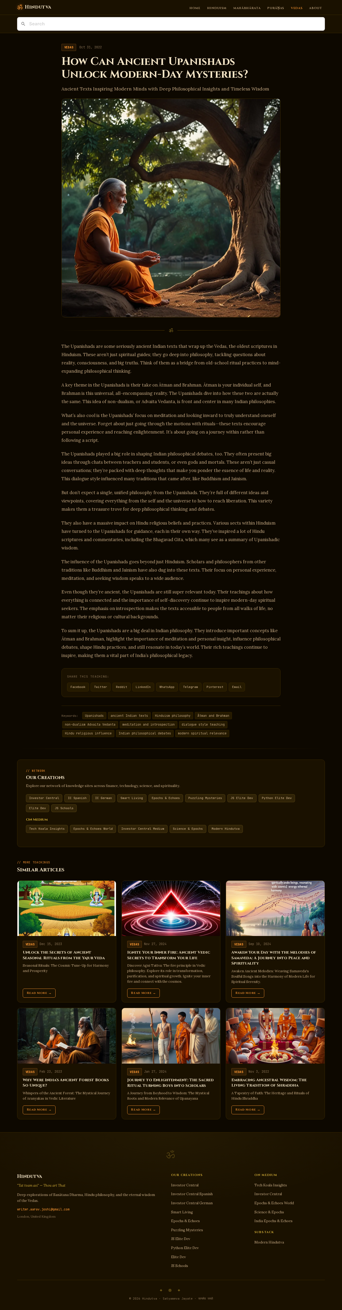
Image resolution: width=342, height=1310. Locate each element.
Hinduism (217, 8)
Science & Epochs (188, 829)
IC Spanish (77, 798)
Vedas (296, 8)
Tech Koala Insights (47, 829)
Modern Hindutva (226, 829)
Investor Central (44, 798)
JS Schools (64, 808)
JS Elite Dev (242, 798)
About (315, 8)
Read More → (39, 993)
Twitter (100, 687)
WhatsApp (167, 687)
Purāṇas (275, 8)
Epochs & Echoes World (93, 829)
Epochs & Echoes (166, 798)
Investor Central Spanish (192, 1194)
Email (237, 687)
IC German (103, 798)
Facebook (78, 687)
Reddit (121, 687)
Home (194, 8)
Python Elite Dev (277, 798)
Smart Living (132, 798)
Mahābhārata (247, 8)
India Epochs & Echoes (273, 1221)
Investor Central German (192, 1203)
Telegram (190, 687)
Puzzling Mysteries (205, 798)
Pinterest (215, 687)
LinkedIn (143, 687)
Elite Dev (37, 808)
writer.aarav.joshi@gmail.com (43, 1209)
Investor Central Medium (142, 829)
